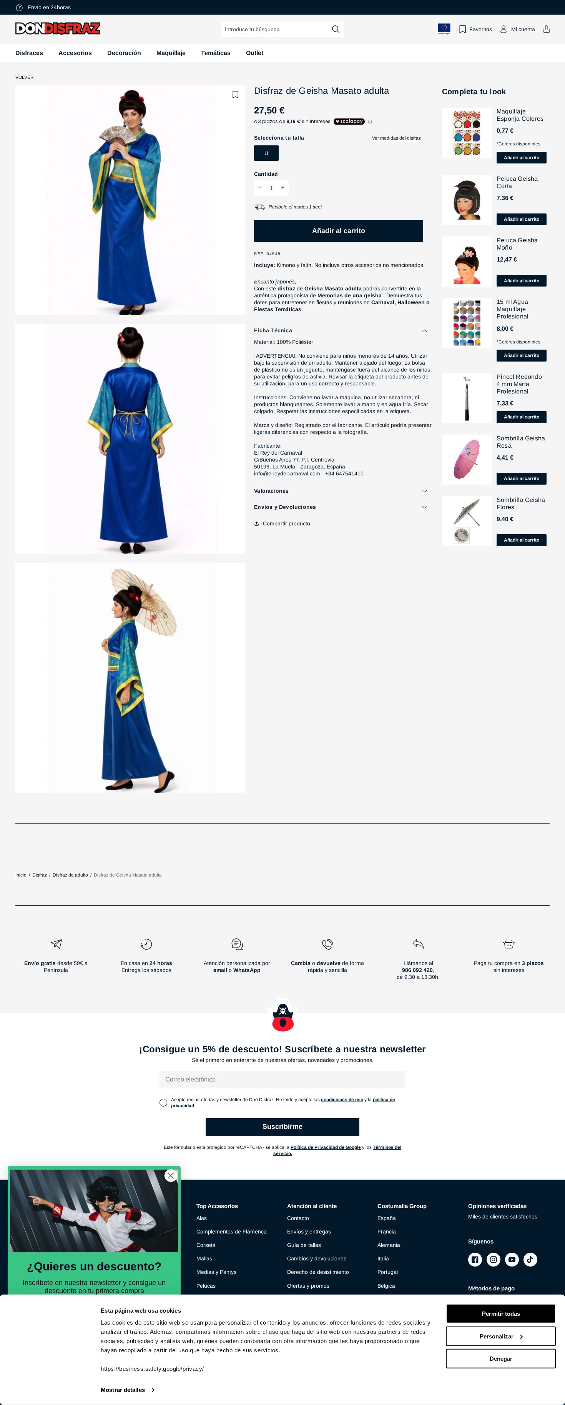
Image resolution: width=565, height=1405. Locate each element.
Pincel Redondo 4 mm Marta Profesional (519, 384)
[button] (546, 29)
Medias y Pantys (216, 1272)
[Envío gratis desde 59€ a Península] (56, 962)
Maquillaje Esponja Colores (520, 115)
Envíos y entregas (309, 1231)
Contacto (298, 1218)
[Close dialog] (171, 1175)
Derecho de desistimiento (318, 1272)
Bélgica (386, 1286)
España (386, 1218)
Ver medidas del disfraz (396, 138)
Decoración (124, 53)
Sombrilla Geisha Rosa (521, 442)
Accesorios (75, 53)
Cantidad (266, 173)
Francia (386, 1231)
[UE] (444, 29)
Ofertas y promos (308, 1286)
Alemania (388, 1245)
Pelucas (206, 1286)
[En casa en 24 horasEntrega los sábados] (147, 962)
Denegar (501, 1358)
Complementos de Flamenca (231, 1231)
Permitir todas (501, 1313)
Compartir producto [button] (286, 523)
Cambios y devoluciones (316, 1258)
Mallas (204, 1258)
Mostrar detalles (123, 1390)
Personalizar (496, 1336)
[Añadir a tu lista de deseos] (235, 94)
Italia (383, 1258)
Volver (24, 77)
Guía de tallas (304, 1245)
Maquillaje (171, 53)
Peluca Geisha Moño (517, 244)
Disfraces (29, 53)
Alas (201, 1218)
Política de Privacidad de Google (326, 1147)
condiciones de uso (342, 1099)
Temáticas (216, 53)
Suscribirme (282, 1126)
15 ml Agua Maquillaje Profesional (512, 309)
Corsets (205, 1245)
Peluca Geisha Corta (517, 182)
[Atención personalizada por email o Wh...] (237, 962)
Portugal (387, 1272)
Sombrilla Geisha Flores (521, 503)
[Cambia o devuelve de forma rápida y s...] (328, 962)
